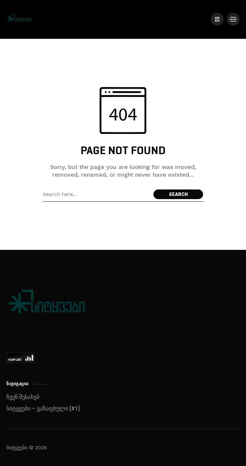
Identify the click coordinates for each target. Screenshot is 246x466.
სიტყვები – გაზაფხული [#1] (43, 408)
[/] (217, 19)
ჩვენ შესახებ (22, 397)
